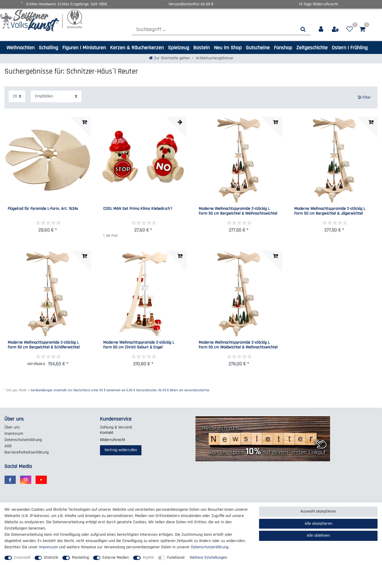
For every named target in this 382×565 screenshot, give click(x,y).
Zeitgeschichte (312, 47)
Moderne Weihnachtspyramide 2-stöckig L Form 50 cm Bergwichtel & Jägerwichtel (329, 211)
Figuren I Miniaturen (84, 47)
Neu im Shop (228, 47)
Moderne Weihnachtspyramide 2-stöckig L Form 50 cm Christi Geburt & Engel (138, 345)
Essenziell (22, 557)
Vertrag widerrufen (120, 450)
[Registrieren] (335, 29)
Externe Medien (115, 557)
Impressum (13, 433)
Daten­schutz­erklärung (23, 440)
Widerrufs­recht (112, 440)
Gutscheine (258, 47)
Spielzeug (178, 47)
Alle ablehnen (318, 535)
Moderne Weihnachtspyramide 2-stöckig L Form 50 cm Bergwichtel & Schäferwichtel (44, 345)
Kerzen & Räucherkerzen (137, 47)
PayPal (148, 557)
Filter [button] (366, 97)
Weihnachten (21, 47)
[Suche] (303, 29)
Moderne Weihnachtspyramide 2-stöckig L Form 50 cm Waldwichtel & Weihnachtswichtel (238, 345)
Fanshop (283, 47)
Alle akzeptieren (318, 523)
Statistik (51, 557)
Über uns (12, 427)
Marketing (80, 557)
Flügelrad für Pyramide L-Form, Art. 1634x (43, 209)
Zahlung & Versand (116, 427)
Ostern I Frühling (350, 47)
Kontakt (106, 432)
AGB (8, 446)
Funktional (175, 557)
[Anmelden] (321, 29)
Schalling (48, 47)
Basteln (201, 47)
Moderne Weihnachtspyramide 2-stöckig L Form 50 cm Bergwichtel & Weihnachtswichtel (238, 211)
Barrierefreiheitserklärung (26, 452)
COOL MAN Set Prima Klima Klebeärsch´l (137, 209)
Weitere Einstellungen (208, 557)
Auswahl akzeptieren (318, 511)
